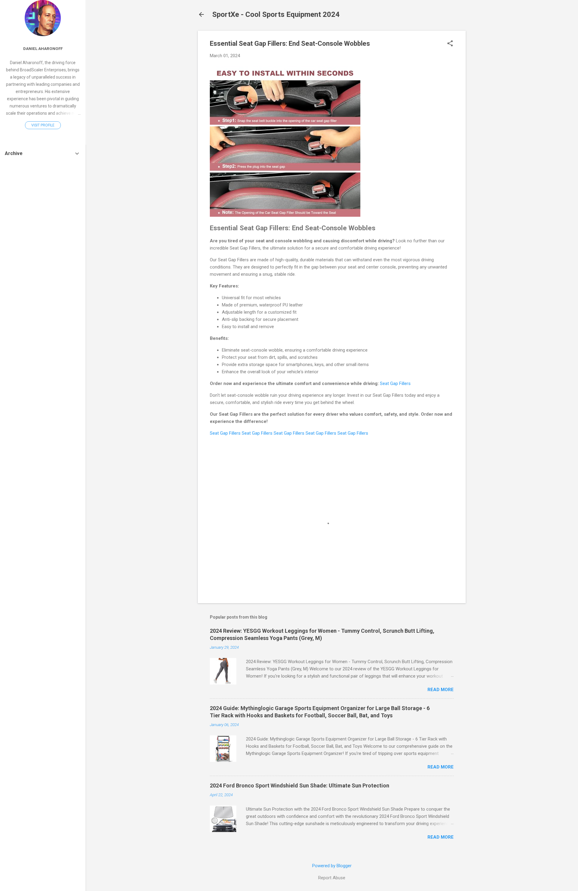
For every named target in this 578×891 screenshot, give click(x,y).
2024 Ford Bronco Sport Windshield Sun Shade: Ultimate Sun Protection (299, 785)
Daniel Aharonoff (43, 48)
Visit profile (42, 125)
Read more (440, 689)
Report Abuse (331, 877)
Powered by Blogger (332, 865)
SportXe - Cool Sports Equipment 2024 (276, 14)
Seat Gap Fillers (395, 383)
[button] (450, 44)
